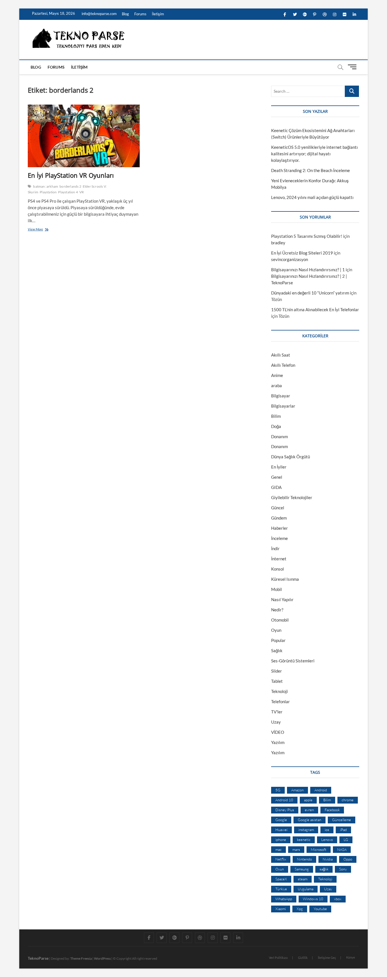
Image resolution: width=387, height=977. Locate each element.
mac (278, 849)
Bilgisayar (280, 395)
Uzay (276, 721)
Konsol (277, 568)
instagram (306, 829)
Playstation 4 (68, 192)
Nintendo (304, 859)
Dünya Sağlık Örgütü (290, 456)
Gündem (279, 517)
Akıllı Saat (280, 354)
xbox (337, 899)
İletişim (158, 14)
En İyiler (278, 466)
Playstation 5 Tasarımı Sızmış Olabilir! (306, 236)
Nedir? (277, 609)
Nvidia (328, 859)
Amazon (297, 790)
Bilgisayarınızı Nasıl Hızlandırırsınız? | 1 (308, 269)
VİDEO (277, 732)
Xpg (300, 908)
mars (296, 849)
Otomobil (280, 619)
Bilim (276, 416)
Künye (350, 957)
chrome (348, 800)
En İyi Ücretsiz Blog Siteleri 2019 (302, 252)
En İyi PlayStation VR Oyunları (71, 175)
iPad (343, 829)
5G (277, 790)
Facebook (332, 810)
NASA (341, 849)
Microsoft (318, 849)
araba (276, 385)
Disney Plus (284, 810)
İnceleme (279, 538)
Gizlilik (303, 957)
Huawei (281, 829)
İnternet (278, 558)
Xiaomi (280, 908)
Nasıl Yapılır (282, 599)
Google (281, 819)
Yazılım (277, 742)
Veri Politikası (278, 957)
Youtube (320, 908)
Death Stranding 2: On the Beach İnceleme (310, 170)
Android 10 (284, 800)
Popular (278, 640)
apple (308, 800)
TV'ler (276, 711)
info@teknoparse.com (99, 13)
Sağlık (276, 650)
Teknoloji (279, 691)
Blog (125, 14)
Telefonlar (280, 701)
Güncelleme (341, 819)
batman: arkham (45, 186)
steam (302, 879)
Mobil (276, 589)
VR (81, 192)
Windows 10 (313, 899)
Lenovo (327, 839)
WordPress (102, 958)
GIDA (276, 487)
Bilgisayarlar (283, 405)
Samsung (302, 869)
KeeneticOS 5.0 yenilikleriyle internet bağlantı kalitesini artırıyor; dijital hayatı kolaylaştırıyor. (314, 154)
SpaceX (281, 879)
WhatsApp (283, 899)
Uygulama (305, 889)
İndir (275, 548)
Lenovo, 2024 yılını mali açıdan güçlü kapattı (312, 197)
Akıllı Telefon (283, 365)
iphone (280, 839)
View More (37, 230)
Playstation (48, 192)
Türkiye (281, 889)
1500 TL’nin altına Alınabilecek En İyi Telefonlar (315, 309)
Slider (276, 670)
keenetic (304, 839)
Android (320, 790)
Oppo (347, 859)
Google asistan (309, 819)
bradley (278, 242)
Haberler (279, 528)
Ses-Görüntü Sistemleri (292, 660)
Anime (277, 375)
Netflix (280, 859)
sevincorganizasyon (289, 259)
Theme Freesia (81, 958)
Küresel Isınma (285, 579)
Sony (343, 869)
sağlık (324, 869)
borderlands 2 (70, 186)
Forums (140, 14)
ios (327, 829)
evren (309, 810)
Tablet (277, 681)
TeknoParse (38, 958)
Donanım (279, 436)
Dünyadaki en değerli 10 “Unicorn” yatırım (310, 292)
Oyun (276, 630)
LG (346, 839)
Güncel (277, 507)
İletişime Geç (327, 957)
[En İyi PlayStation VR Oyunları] (84, 136)
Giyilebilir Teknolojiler (291, 497)
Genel (276, 477)
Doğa (276, 426)
